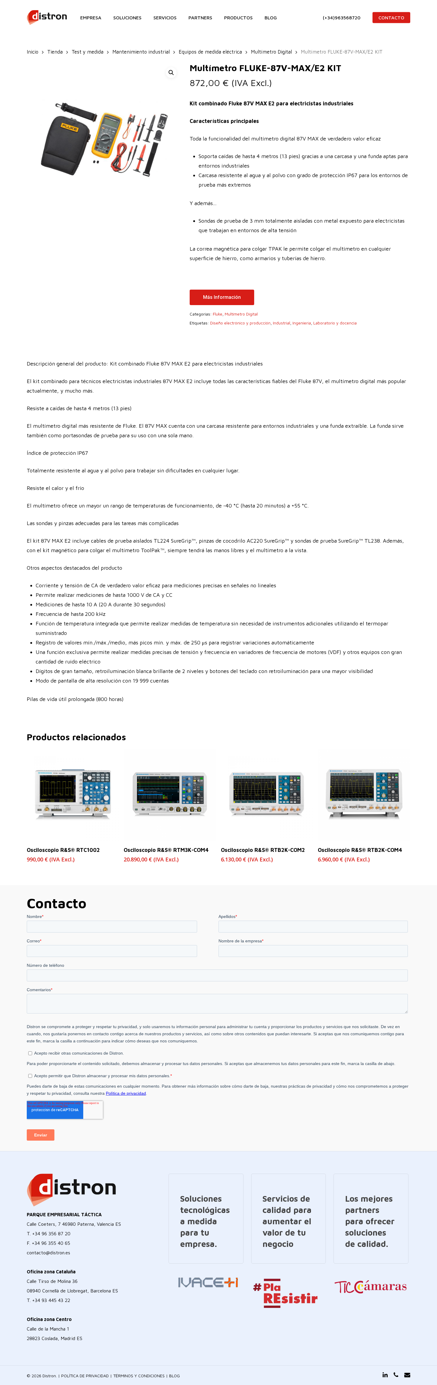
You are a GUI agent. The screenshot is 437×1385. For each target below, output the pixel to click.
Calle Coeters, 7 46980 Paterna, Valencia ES (74, 1224)
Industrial (281, 322)
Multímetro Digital (271, 51)
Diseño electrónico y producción (240, 322)
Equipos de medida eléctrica (210, 51)
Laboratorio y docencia (335, 322)
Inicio (32, 51)
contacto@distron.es (48, 1252)
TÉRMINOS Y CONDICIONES (139, 1375)
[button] (171, 72)
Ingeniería (302, 322)
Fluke (217, 313)
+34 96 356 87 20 (51, 1233)
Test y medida (87, 51)
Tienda (55, 51)
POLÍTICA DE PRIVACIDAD (85, 1375)
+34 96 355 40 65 (51, 1243)
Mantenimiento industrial (141, 51)
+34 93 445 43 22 (51, 1300)
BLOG (174, 1375)
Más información (222, 297)
